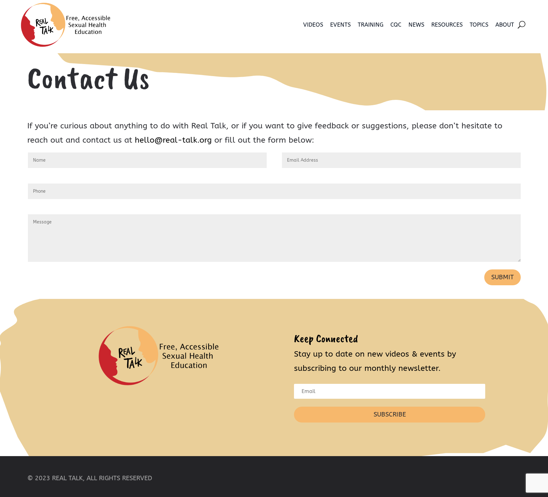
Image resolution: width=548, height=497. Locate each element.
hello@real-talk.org (173, 140)
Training (370, 24)
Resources (447, 24)
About (504, 24)
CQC (395, 24)
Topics (479, 24)
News (416, 24)
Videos (313, 24)
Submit (502, 277)
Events (340, 24)
